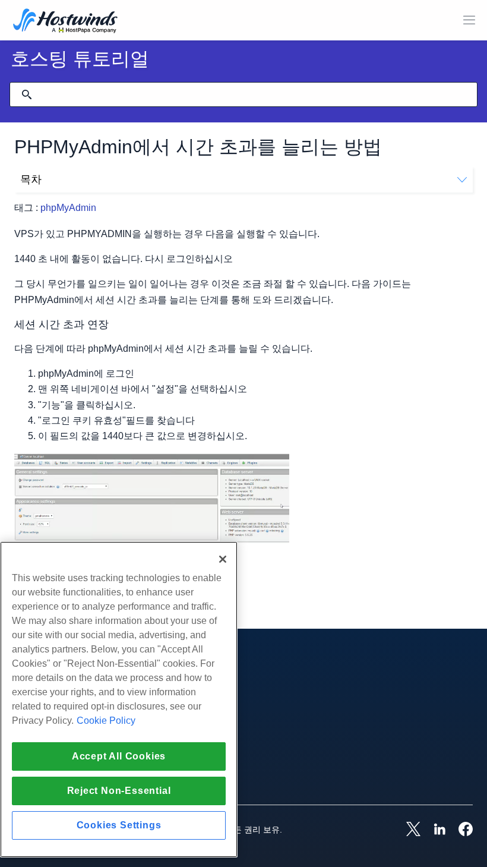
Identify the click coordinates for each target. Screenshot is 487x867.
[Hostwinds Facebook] (460, 830)
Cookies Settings (119, 825)
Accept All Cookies (119, 756)
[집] (65, 22)
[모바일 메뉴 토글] (469, 20)
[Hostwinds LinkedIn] (433, 830)
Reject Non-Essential (119, 791)
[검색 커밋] (26, 94)
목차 (31, 179)
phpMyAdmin (68, 208)
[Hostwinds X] (407, 830)
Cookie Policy (106, 720)
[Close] (223, 559)
